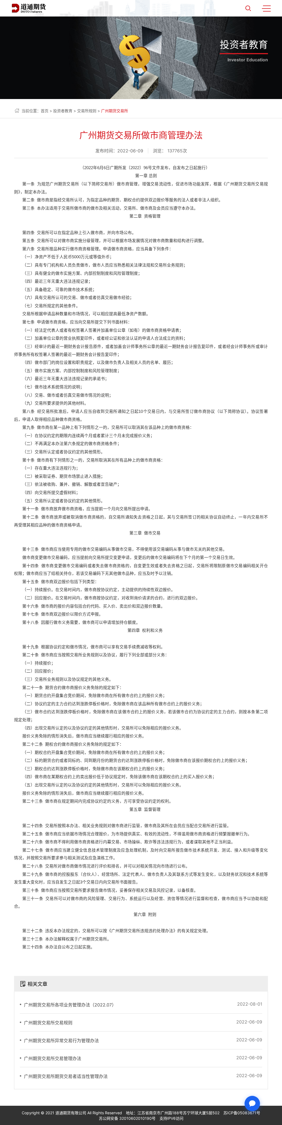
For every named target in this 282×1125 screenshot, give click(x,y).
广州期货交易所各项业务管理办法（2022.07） (70, 1005)
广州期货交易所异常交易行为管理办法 (61, 1040)
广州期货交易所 (114, 110)
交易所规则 (86, 110)
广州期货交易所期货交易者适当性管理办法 (66, 1076)
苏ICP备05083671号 (241, 1112)
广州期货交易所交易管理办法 (52, 1058)
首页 (44, 110)
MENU (266, 8)
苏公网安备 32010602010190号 (127, 1118)
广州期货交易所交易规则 (48, 1022)
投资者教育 (62, 110)
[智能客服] (252, 1103)
